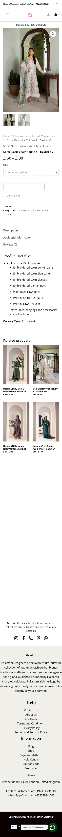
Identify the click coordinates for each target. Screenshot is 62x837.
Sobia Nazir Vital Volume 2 (35, 146)
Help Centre (31, 759)
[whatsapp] (46, 638)
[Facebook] (23, 638)
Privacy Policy (31, 728)
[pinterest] (38, 638)
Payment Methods (31, 755)
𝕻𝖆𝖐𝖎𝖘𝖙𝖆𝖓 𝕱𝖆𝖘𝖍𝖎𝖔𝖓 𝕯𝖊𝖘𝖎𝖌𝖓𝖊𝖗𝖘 (31, 25)
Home (6, 136)
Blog (31, 746)
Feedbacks (31, 768)
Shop (31, 751)
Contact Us (31, 710)
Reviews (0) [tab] (10, 244)
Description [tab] (10, 230)
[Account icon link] (48, 14)
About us (31, 715)
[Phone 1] (31, 638)
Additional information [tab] (17, 237)
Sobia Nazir (19, 136)
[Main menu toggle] (7, 14)
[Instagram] (16, 638)
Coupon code (31, 764)
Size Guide (31, 719)
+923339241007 (41, 3)
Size (5, 164)
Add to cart (13, 196)
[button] (57, 4)
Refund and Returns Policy (31, 732)
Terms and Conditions (31, 723)
